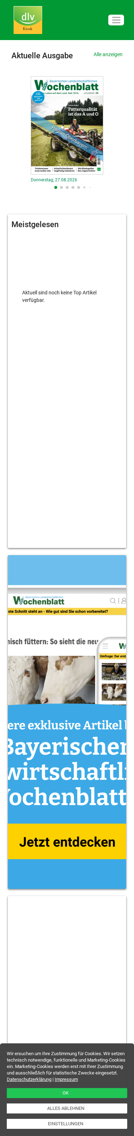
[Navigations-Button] (116, 20)
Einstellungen (65, 1123)
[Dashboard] (28, 20)
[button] (55, 187)
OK (66, 1093)
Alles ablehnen (65, 1108)
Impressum (66, 1079)
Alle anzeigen (108, 54)
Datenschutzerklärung (29, 1079)
